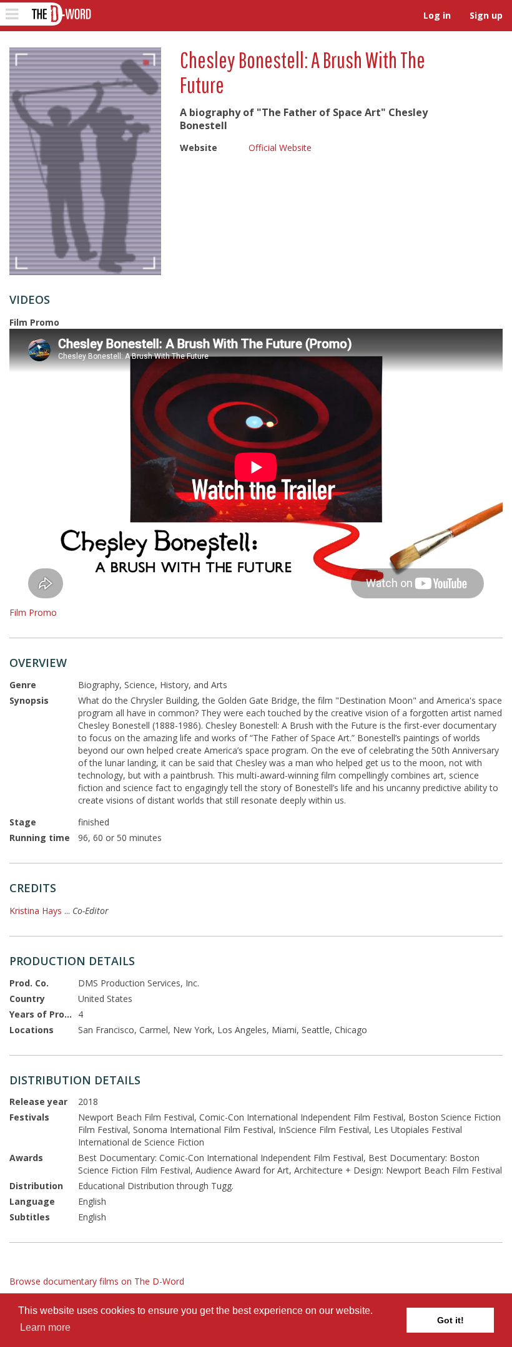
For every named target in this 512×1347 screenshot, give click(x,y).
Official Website (280, 147)
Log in (437, 15)
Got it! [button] (450, 1320)
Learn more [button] (45, 1327)
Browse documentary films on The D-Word (96, 1281)
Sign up (486, 15)
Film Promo (33, 612)
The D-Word (60, 14)
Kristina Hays (35, 911)
